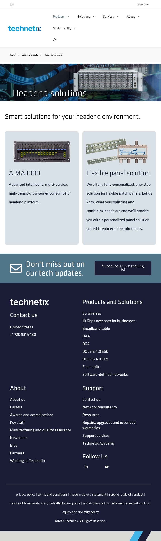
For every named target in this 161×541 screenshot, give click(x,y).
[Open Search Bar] (54, 40)
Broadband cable (30, 54)
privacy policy (25, 494)
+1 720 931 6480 (23, 334)
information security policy (130, 503)
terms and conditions (52, 494)
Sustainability (62, 28)
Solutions (84, 16)
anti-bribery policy (96, 503)
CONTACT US (143, 4)
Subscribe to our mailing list (123, 268)
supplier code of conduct (126, 494)
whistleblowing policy (65, 503)
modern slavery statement (88, 494)
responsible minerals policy (29, 503)
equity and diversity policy (80, 512)
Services (108, 16)
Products (59, 16)
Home (12, 54)
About (131, 16)
